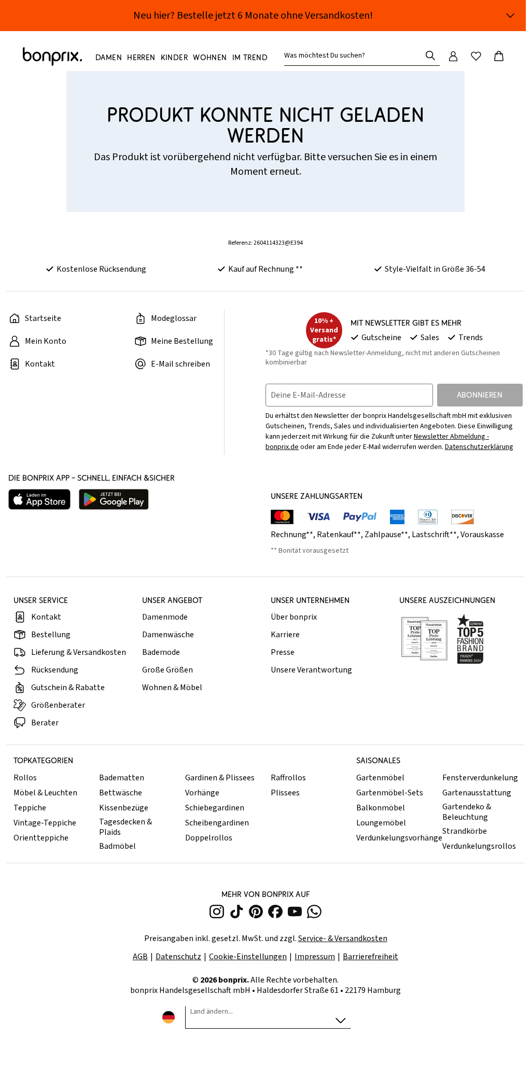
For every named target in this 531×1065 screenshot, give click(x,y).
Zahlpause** (386, 534)
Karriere (285, 634)
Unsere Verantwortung (311, 670)
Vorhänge (202, 792)
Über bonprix (294, 617)
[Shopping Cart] (499, 56)
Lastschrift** (434, 534)
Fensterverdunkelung (480, 777)
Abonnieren (479, 395)
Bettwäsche (120, 792)
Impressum (315, 956)
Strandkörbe (464, 831)
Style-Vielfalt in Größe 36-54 (435, 269)
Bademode (161, 652)
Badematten (121, 777)
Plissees (285, 792)
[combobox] (354, 55)
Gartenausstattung (476, 792)
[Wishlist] (476, 56)
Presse (283, 652)
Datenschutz (178, 956)
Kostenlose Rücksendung (101, 269)
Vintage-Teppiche (44, 823)
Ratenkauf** (339, 534)
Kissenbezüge (123, 808)
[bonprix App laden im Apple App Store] (39, 499)
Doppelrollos (208, 838)
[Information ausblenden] (510, 15)
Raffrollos (288, 777)
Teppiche (29, 808)
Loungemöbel (381, 823)
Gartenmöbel (380, 777)
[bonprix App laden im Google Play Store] (114, 499)
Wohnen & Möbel (172, 687)
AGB (140, 956)
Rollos (25, 777)
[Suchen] (430, 55)
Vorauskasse (482, 534)
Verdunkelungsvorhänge (396, 838)
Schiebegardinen (214, 808)
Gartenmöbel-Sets (389, 792)
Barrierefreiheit (370, 956)
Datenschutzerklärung (479, 447)
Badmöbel (117, 846)
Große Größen (167, 670)
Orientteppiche (40, 838)
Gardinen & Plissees (220, 777)
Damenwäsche (168, 634)
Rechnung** (292, 534)
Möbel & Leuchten (45, 792)
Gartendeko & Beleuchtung (466, 812)
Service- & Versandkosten (342, 938)
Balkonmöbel (380, 808)
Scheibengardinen (217, 823)
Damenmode (165, 617)
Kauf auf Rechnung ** (265, 269)
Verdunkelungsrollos (479, 846)
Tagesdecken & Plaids (125, 827)
